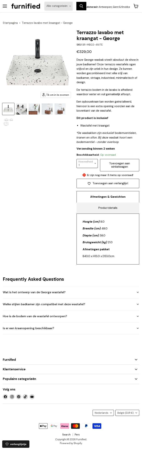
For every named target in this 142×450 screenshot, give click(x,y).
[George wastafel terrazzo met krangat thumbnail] (47, 109)
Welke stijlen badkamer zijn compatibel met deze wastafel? (44, 304)
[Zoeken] (81, 6)
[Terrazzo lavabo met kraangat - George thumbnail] (8, 122)
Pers (77, 434)
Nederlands (101, 412)
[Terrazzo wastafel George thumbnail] (60, 109)
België (125, 412)
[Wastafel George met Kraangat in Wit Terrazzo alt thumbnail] (21, 109)
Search (66, 434)
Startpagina (10, 23)
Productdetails (107, 208)
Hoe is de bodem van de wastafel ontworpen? (35, 316)
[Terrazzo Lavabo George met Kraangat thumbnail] (8, 109)
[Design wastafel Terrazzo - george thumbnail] (34, 109)
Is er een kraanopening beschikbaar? (28, 328)
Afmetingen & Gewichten (108, 197)
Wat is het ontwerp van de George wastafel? (34, 292)
